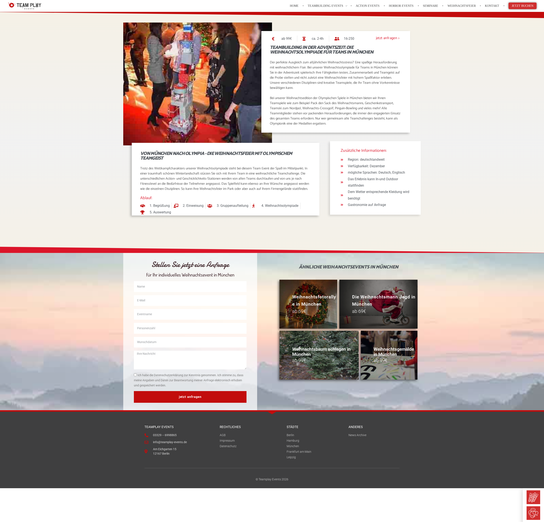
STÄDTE (292, 427)
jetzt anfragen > (388, 38)
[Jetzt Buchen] (533, 497)
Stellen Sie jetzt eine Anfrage (190, 265)
